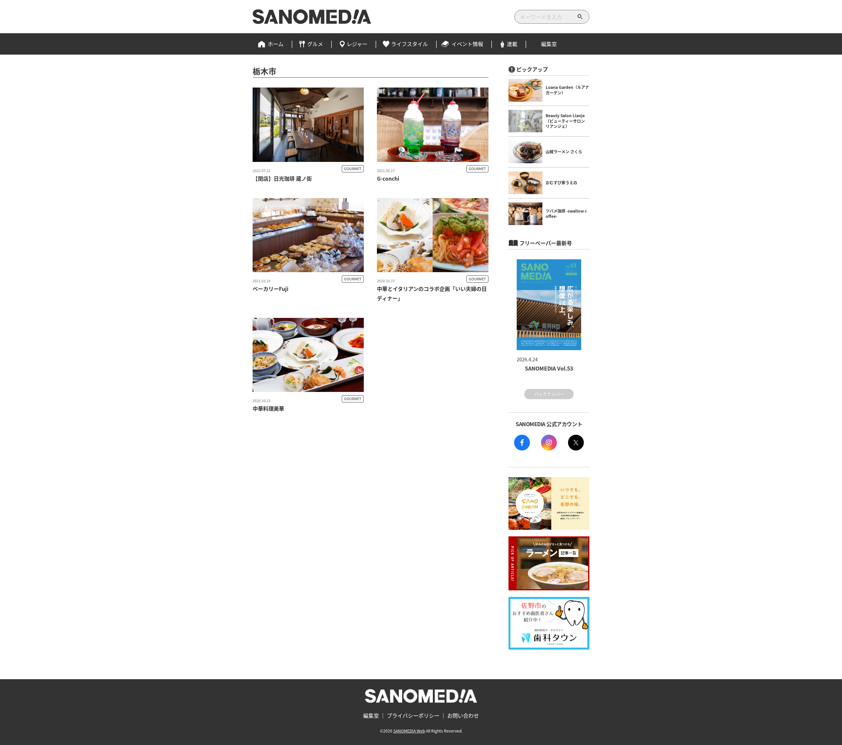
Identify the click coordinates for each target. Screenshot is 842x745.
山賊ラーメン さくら (564, 151)
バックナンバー (549, 394)
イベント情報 (467, 44)
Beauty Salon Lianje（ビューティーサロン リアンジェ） (565, 121)
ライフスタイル (409, 44)
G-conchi (388, 178)
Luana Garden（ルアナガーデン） (567, 89)
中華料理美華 (268, 408)
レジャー (357, 44)
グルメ (315, 44)
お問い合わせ (463, 715)
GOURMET (352, 168)
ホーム (276, 44)
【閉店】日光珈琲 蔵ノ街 (282, 178)
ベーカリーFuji (270, 289)
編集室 (549, 44)
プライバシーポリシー (413, 715)
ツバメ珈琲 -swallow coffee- (566, 213)
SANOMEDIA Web (409, 730)
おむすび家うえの (561, 182)
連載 (512, 44)
